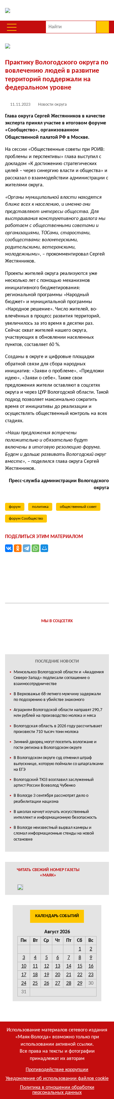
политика (40, 507)
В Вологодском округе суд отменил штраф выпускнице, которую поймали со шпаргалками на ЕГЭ (59, 764)
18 (35, 974)
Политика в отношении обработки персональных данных (57, 1090)
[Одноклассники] (18, 548)
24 (23, 983)
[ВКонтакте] (9, 548)
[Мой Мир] (44, 548)
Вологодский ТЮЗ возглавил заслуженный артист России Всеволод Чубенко (54, 782)
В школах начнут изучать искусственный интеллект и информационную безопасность (55, 814)
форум (15, 507)
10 (23, 966)
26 (46, 983)
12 (46, 966)
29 (79, 983)
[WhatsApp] (35, 548)
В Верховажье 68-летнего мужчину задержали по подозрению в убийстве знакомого (57, 697)
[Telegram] (26, 548)
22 (79, 974)
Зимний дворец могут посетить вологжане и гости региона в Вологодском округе (55, 745)
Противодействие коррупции (57, 1069)
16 (90, 966)
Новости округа (52, 104)
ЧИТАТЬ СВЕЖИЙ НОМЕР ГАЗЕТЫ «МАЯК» (48, 873)
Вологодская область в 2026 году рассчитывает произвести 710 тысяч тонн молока (58, 729)
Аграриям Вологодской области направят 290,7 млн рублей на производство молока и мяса (58, 713)
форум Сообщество (26, 518)
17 (23, 974)
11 (35, 966)
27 (57, 983)
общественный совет (78, 507)
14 (68, 966)
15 (79, 966)
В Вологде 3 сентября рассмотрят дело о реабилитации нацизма (51, 798)
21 (68, 974)
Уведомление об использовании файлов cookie (57, 1078)
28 (68, 983)
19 (46, 974)
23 (90, 974)
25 (35, 983)
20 (57, 974)
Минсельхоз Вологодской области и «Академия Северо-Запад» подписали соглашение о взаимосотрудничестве (59, 678)
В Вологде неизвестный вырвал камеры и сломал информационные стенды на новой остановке (54, 833)
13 (57, 966)
